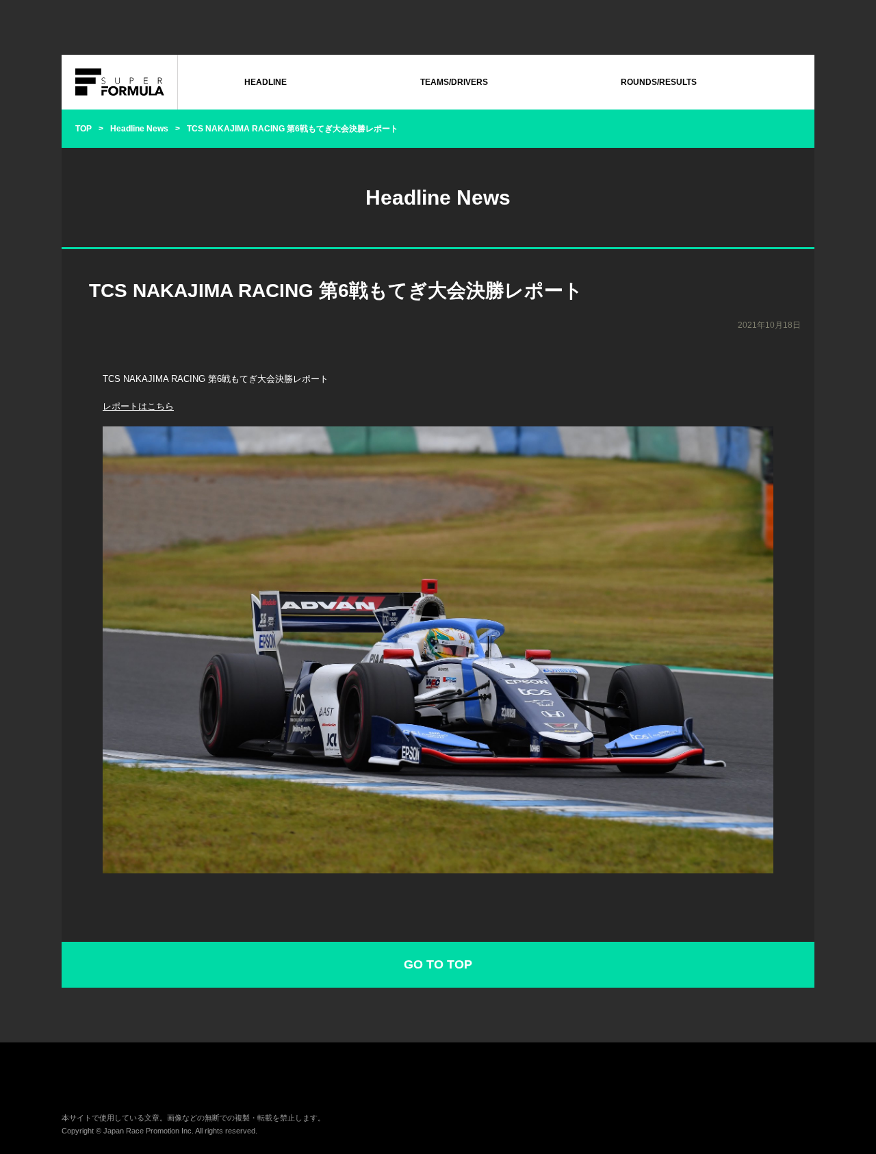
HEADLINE (265, 82)
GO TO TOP (438, 964)
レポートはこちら (138, 406)
